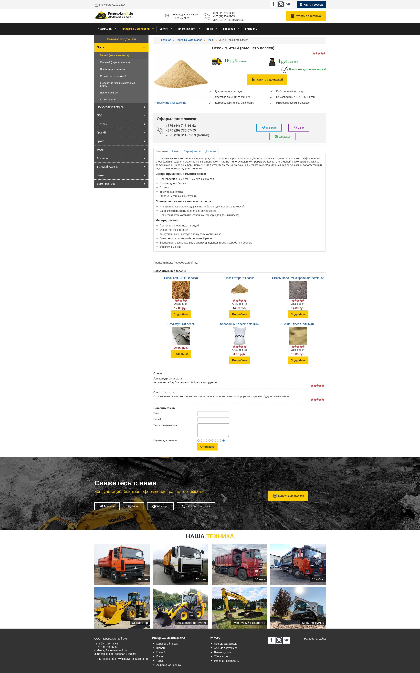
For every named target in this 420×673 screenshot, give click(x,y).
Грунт (100, 141)
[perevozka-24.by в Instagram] (280, 4)
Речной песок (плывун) (113, 76)
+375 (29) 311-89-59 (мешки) (187, 135)
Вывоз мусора (222, 652)
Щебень (102, 124)
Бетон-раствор (106, 183)
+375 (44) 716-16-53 (224, 12)
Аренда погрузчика (225, 648)
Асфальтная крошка (168, 665)
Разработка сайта (315, 638)
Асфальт (102, 158)
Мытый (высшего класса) (114, 55)
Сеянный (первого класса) (115, 62)
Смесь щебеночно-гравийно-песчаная (298, 277)
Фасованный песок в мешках (239, 324)
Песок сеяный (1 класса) (181, 277)
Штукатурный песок (181, 324)
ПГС (99, 115)
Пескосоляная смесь (110, 107)
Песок (100, 47)
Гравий (101, 132)
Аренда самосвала (225, 643)
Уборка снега (222, 656)
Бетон (100, 175)
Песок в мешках (109, 92)
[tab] (161, 151)
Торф (100, 149)
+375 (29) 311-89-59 (224, 19)
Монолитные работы (226, 661)
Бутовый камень (107, 166)
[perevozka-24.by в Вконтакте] (288, 4)
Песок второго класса (112, 69)
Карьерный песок (167, 643)
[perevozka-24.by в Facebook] (273, 4)
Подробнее (181, 314)
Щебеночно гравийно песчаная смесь (117, 84)
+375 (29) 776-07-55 (224, 16)
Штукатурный (108, 99)
